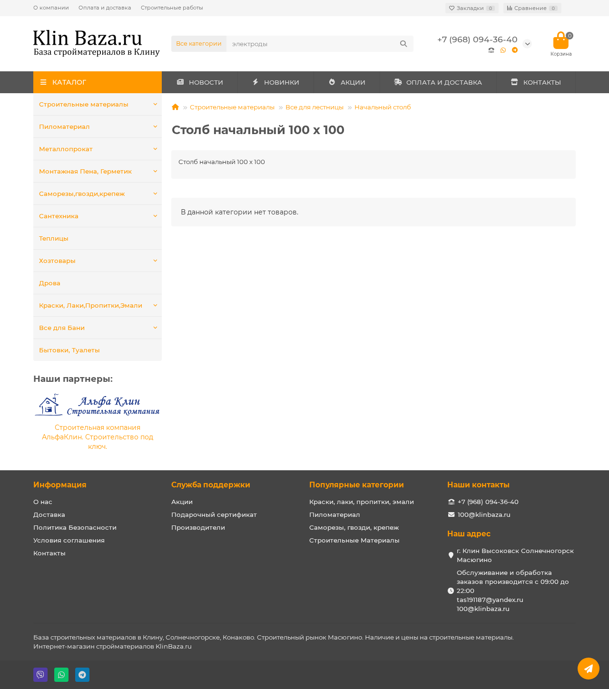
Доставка (49, 514)
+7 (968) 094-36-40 (477, 39)
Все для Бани (62, 327)
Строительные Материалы (354, 540)
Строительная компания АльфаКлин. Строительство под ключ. (97, 437)
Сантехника (59, 216)
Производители (198, 527)
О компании (51, 7)
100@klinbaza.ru (484, 514)
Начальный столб (382, 107)
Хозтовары (57, 260)
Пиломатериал (64, 126)
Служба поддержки (210, 484)
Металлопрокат (66, 149)
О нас (42, 501)
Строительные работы (172, 7)
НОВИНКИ (281, 82)
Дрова (49, 283)
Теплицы (54, 238)
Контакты (49, 553)
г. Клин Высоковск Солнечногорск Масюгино (515, 555)
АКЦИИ (353, 82)
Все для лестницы (314, 107)
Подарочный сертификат (214, 514)
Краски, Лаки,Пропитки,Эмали (90, 305)
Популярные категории (356, 484)
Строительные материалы (83, 104)
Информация (60, 484)
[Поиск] (403, 43)
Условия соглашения (69, 540)
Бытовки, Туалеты (69, 350)
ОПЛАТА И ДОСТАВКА (444, 82)
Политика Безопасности (75, 527)
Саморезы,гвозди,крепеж (82, 193)
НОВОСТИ (206, 82)
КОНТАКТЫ (542, 82)
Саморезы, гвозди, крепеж (354, 527)
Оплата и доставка (105, 7)
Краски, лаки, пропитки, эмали (361, 501)
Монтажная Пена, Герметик (85, 171)
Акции (182, 501)
